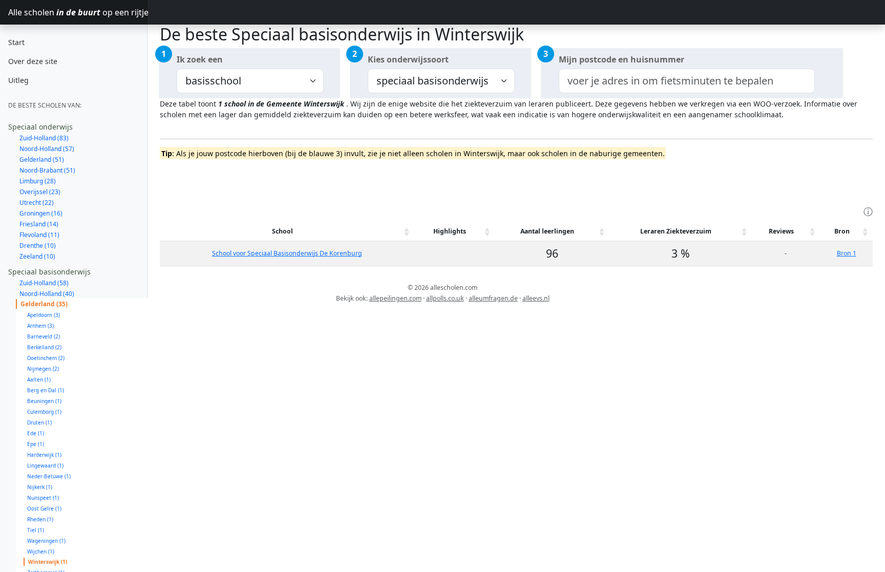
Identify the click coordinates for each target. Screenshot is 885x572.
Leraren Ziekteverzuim (675, 231)
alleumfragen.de (493, 298)
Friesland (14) (38, 224)
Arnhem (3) (40, 325)
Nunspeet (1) (43, 497)
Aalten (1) (39, 379)
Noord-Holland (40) (46, 293)
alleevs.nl (536, 298)
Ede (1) (35, 433)
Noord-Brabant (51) (47, 170)
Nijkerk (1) (39, 487)
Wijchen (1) (40, 551)
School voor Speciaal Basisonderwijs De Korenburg (287, 253)
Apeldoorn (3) (43, 315)
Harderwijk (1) (44, 454)
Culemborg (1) (44, 411)
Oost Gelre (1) (44, 508)
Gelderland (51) (41, 159)
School (282, 231)
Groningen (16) (40, 213)
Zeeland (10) (37, 256)
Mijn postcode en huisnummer (621, 59)
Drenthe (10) (37, 245)
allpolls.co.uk (445, 298)
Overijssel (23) (39, 191)
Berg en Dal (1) (45, 390)
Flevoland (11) (39, 234)
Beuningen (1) (44, 401)
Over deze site (32, 61)
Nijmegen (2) (43, 368)
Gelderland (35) (44, 304)
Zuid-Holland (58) (44, 283)
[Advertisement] (346, 181)
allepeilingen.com (395, 298)
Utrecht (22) (36, 202)
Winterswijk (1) (47, 561)
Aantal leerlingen (547, 231)
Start (16, 42)
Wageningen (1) (46, 540)
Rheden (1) (40, 519)
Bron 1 (846, 253)
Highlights (449, 231)
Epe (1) (35, 444)
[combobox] (687, 81)
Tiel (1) (35, 530)
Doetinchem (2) (46, 358)
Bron (842, 231)
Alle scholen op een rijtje (78, 12)
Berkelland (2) (44, 347)
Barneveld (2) (43, 336)
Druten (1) (39, 422)
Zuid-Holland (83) (44, 138)
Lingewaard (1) (45, 465)
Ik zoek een (200, 59)
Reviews (781, 231)
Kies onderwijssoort (408, 59)
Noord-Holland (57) (46, 148)
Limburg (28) (37, 181)
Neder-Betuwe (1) (49, 476)
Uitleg (18, 80)
